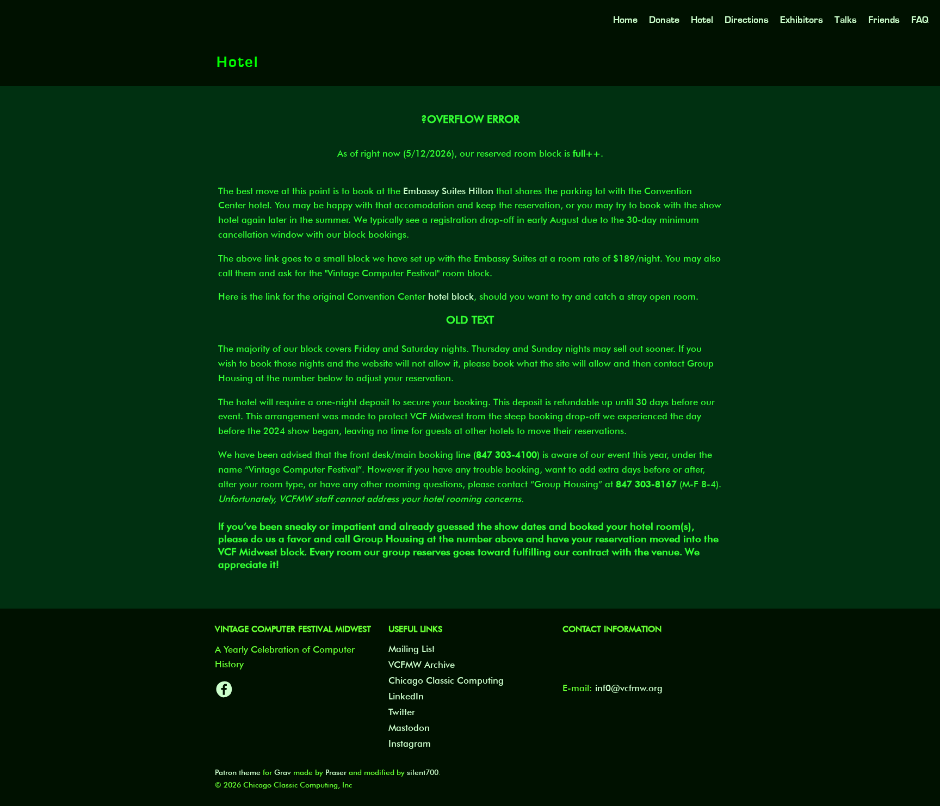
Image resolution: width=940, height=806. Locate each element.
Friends (884, 20)
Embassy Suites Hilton (448, 190)
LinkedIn (406, 696)
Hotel (702, 20)
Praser (336, 772)
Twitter (401, 711)
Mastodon (409, 727)
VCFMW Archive (421, 664)
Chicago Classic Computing (446, 680)
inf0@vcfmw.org (629, 688)
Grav (282, 772)
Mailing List (411, 648)
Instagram (409, 743)
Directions (747, 20)
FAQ (920, 20)
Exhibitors (801, 20)
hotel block (451, 296)
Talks (845, 20)
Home (625, 20)
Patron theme (238, 772)
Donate (664, 20)
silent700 (422, 772)
